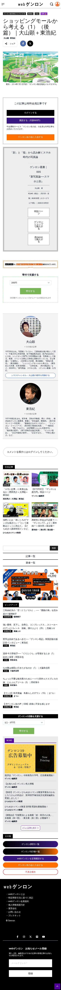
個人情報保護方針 (16, 905)
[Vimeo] (37, 936)
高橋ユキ (17, 631)
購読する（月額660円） (30, 120)
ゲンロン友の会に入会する (30, 137)
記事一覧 (30, 556)
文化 (6, 646)
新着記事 (7, 631)
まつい (16, 696)
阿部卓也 (13, 660)
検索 (54, 548)
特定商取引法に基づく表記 (20, 898)
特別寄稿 (7, 617)
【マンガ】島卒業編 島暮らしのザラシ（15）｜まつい (29, 693)
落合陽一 (50, 530)
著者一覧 (30, 562)
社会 (37, 14)
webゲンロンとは (16, 894)
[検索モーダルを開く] (51, 4)
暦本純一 (35, 530)
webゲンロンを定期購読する (30, 858)
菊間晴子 (17, 617)
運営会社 (12, 908)
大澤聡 (14, 499)
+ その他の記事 (30, 347)
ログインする (30, 112)
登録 (30, 973)
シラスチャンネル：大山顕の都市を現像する (30, 375)
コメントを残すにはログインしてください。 (30, 451)
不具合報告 (30, 872)
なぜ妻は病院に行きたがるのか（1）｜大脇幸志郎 (26, 668)
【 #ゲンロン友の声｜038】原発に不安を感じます (26, 704)
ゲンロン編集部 (38, 496)
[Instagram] (24, 936)
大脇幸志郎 (14, 671)
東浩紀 (30, 14)
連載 (6, 685)
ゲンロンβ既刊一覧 (30, 844)
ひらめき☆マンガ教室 (12, 533)
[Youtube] (43, 936)
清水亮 (43, 530)
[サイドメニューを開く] (3, 4)
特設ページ (38, 212)
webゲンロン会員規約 (18, 901)
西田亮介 (6, 499)
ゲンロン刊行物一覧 (30, 851)
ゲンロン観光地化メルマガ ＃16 (14, 14)
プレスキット (14, 915)
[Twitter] (30, 936)
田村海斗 (13, 685)
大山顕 (6, 38)
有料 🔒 (43, 14)
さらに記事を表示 (29, 828)
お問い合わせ (14, 912)
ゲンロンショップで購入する (38, 225)
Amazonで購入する (38, 239)
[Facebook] (17, 936)
